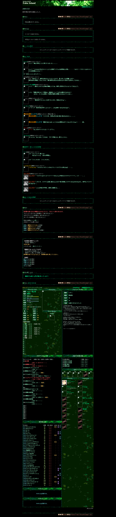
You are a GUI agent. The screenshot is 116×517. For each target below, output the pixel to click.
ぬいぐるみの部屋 (29, 197)
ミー (25, 152)
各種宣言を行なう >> (88, 7)
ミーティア (27, 106)
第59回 (29, 283)
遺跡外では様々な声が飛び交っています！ (37, 276)
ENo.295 (71, 387)
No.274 (84, 392)
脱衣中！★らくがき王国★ (32, 147)
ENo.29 (71, 381)
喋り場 (34, 291)
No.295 (87, 398)
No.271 (85, 387)
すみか (29, 291)
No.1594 (85, 409)
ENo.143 (70, 392)
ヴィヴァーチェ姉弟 (29, 84)
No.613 (86, 403)
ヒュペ (25, 61)
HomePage (76, 287)
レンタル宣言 (28, 46)
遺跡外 (29, 293)
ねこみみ (27, 56)
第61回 (33, 283)
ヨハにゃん (27, 135)
